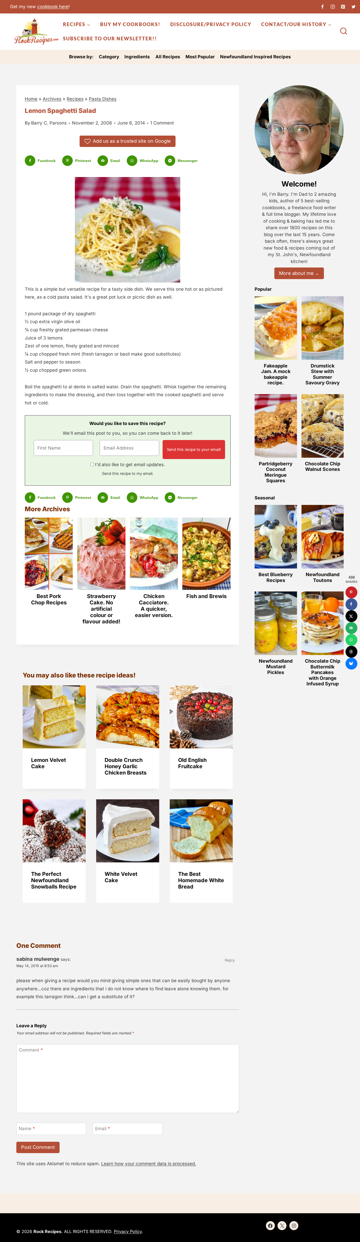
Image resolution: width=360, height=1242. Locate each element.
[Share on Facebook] (351, 604)
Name (27, 1128)
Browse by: (81, 56)
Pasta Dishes (102, 99)
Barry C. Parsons (49, 123)
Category (109, 56)
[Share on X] (351, 616)
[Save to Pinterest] (351, 592)
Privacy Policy (128, 1231)
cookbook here (53, 6)
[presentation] (54, 716)
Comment (31, 1050)
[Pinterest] (343, 6)
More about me (296, 273)
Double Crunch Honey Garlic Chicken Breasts (126, 766)
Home (31, 99)
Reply (230, 960)
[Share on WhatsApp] (351, 640)
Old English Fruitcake (192, 763)
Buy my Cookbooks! (130, 24)
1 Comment (162, 123)
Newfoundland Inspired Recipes (255, 56)
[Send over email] (351, 628)
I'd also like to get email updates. (130, 464)
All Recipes (167, 56)
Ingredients (137, 56)
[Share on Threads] (351, 652)
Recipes (75, 99)
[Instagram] (332, 6)
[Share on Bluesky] (351, 664)
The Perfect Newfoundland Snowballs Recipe (53, 880)
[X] (353, 6)
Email (102, 1128)
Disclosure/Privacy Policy (210, 24)
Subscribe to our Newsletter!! (110, 38)
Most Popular (200, 56)
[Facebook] (322, 6)
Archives (52, 99)
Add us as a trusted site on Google (132, 141)
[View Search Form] (343, 31)
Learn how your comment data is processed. (148, 1163)
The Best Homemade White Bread (201, 880)
